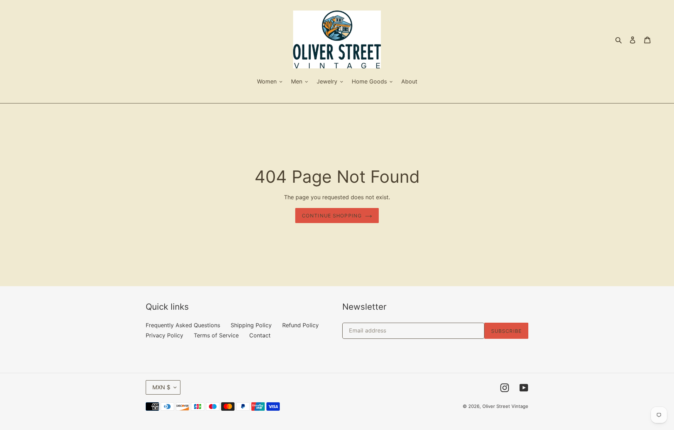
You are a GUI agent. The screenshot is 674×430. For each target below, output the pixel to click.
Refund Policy (300, 325)
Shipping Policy (251, 325)
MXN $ (161, 387)
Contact (260, 335)
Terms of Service (216, 335)
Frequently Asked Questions (183, 325)
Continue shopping (332, 216)
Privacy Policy (164, 335)
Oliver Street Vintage (505, 406)
